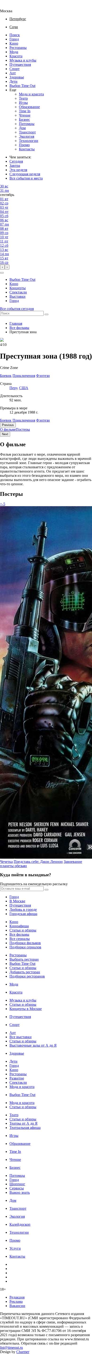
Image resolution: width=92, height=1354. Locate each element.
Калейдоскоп (19, 1224)
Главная (15, 323)
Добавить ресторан (24, 972)
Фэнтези (43, 420)
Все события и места (26, 178)
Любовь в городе (23, 910)
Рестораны (18, 48)
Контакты (27, 149)
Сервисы (16, 1188)
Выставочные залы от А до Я (33, 1045)
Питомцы (26, 124)
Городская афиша (23, 914)
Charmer (22, 1352)
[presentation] (2, 267)
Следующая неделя (24, 174)
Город (14, 39)
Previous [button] (8, 425)
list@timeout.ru (11, 1348)
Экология (26, 136)
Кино (13, 43)
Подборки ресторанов (27, 976)
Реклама (16, 1301)
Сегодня (16, 161)
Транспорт (27, 132)
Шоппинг (17, 1184)
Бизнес (24, 119)
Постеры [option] (23, 429)
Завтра (14, 166)
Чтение (24, 115)
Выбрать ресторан (24, 959)
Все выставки (20, 1037)
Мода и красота (31, 94)
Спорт (14, 69)
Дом (22, 128)
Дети (13, 81)
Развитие (16, 1078)
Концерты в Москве (25, 1009)
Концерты (17, 288)
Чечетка (6, 862)
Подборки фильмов (25, 943)
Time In (24, 111)
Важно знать (19, 1192)
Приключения (24, 420)
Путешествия (20, 65)
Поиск (14, 35)
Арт (12, 73)
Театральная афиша (25, 1128)
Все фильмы (19, 328)
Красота (15, 56)
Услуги (15, 1248)
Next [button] (5, 434)
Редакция (17, 1297)
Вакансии (17, 1306)
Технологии (28, 141)
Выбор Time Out (22, 86)
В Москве (17, 901)
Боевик (6, 420)
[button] (2, 273)
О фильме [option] (8, 429)
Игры (23, 103)
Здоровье (16, 77)
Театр (23, 98)
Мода (13, 52)
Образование (29, 107)
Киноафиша (19, 926)
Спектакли (18, 292)
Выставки (17, 296)
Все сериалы (19, 939)
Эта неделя (18, 170)
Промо (24, 145)
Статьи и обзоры (22, 930)
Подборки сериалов (25, 947)
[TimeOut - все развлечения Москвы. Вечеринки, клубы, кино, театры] (10, 7)
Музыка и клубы (22, 60)
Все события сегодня (17, 309)
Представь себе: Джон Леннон (38, 862)
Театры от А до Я (23, 1123)
